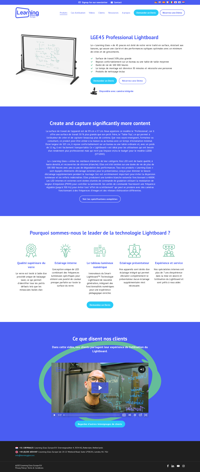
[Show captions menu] (124, 415)
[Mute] (129, 415)
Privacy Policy (20, 468)
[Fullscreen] (146, 415)
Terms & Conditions (35, 468)
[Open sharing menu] (140, 415)
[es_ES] (163, 2)
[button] (103, 80)
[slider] (92, 415)
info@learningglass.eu (24, 455)
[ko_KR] (179, 2)
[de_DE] (156, 2)
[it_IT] (171, 2)
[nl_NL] (183, 2)
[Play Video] (54, 415)
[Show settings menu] (135, 415)
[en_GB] (160, 2)
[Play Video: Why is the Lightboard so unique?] (99, 387)
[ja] (175, 2)
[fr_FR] (167, 2)
